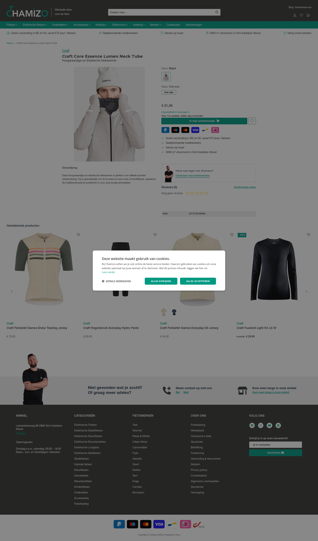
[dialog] (159, 270)
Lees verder (108, 272)
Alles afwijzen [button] (161, 281)
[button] (116, 281)
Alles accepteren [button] (198, 281)
